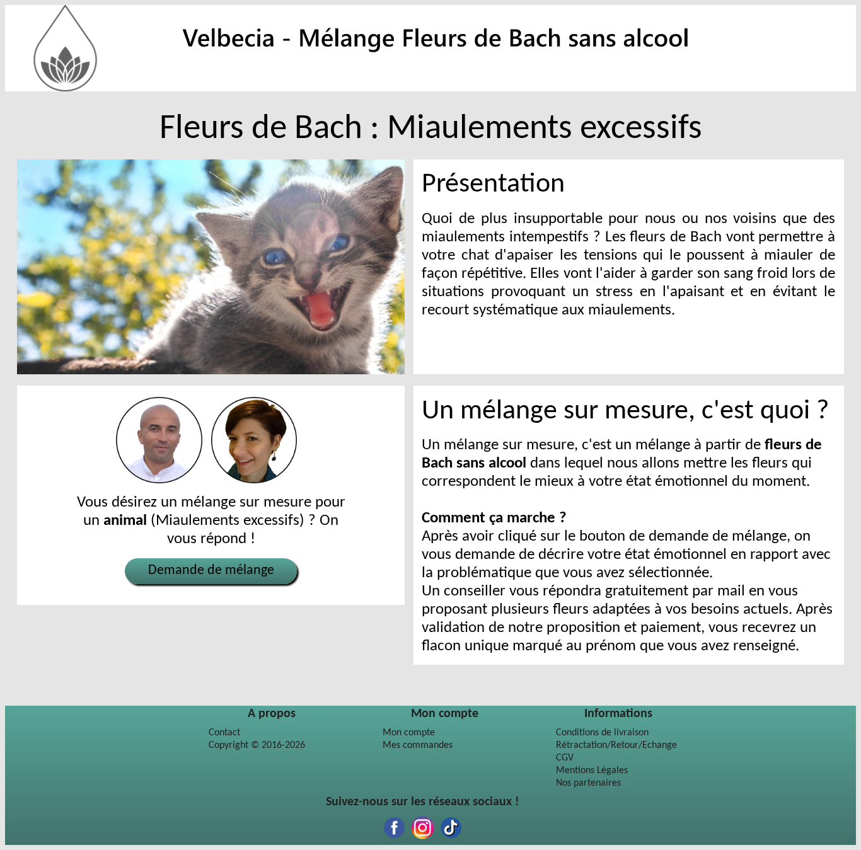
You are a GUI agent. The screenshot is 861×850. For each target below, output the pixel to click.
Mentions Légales (592, 771)
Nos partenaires (588, 783)
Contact (224, 733)
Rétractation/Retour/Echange (616, 745)
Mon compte (409, 733)
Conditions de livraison (602, 733)
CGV (565, 758)
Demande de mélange (211, 570)
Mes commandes (418, 745)
